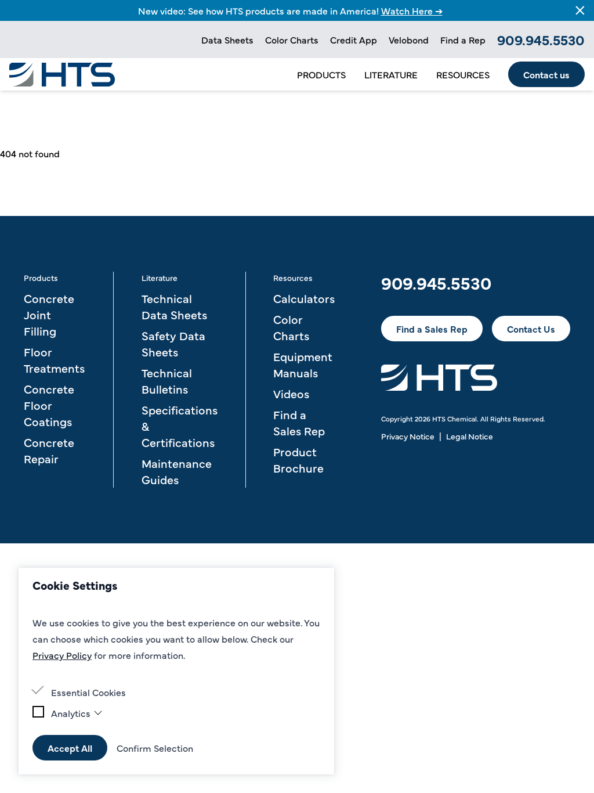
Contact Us (531, 328)
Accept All (70, 747)
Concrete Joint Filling (49, 314)
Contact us (546, 74)
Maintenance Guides (177, 471)
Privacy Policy (62, 654)
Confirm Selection (155, 747)
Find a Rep (463, 39)
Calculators (304, 298)
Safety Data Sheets (173, 343)
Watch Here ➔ (412, 10)
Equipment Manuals (302, 364)
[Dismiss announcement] (580, 10)
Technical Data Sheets (174, 306)
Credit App (353, 39)
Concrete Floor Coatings (49, 405)
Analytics (70, 713)
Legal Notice (469, 436)
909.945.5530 (541, 39)
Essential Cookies (88, 692)
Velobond (409, 39)
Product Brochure (298, 459)
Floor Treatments (54, 360)
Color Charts (291, 39)
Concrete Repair (49, 450)
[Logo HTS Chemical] (62, 74)
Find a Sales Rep (299, 422)
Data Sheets (227, 39)
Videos (291, 393)
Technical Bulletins (167, 380)
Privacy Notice (407, 436)
